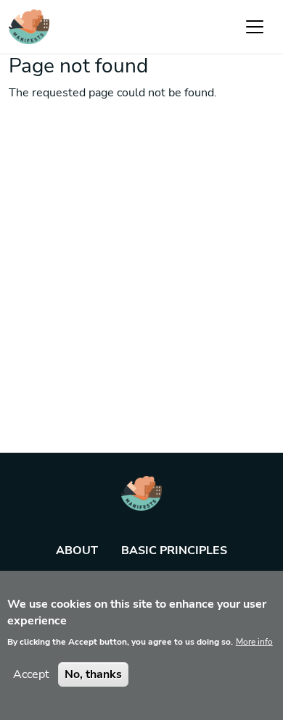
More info (254, 642)
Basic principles (174, 550)
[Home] (29, 27)
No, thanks (93, 674)
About (77, 550)
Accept (31, 674)
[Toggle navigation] (254, 27)
